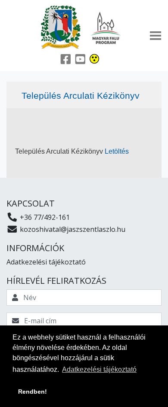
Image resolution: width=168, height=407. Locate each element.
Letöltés (117, 151)
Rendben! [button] (32, 391)
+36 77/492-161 (44, 217)
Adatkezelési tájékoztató (46, 262)
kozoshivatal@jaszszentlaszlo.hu (71, 229)
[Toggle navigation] (155, 35)
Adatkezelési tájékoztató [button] (99, 369)
